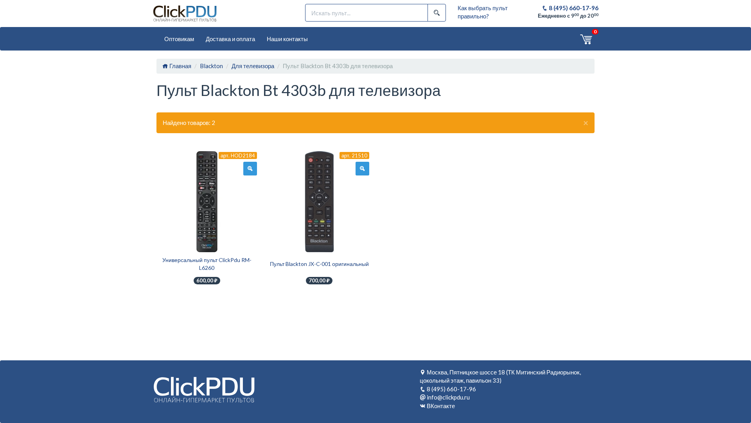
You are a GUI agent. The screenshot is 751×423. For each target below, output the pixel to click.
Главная (179, 65)
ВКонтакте (441, 405)
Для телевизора (253, 65)
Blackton (211, 65)
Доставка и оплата (230, 38)
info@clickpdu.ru (448, 397)
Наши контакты (287, 38)
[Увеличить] (250, 169)
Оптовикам (179, 38)
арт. (238, 155)
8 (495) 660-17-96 (573, 7)
